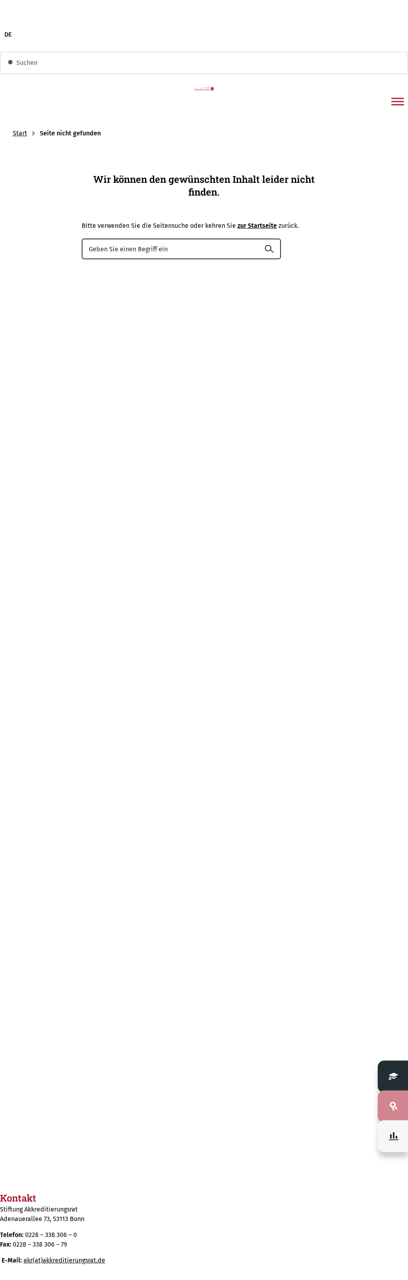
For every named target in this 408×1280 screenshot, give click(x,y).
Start (20, 133)
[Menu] (397, 101)
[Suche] (272, 249)
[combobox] (204, 63)
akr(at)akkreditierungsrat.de (64, 1260)
